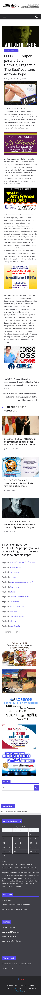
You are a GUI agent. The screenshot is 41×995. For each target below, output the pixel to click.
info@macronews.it (9, 936)
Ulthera (13, 621)
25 (9, 851)
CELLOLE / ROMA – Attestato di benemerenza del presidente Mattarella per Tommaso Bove (20, 441)
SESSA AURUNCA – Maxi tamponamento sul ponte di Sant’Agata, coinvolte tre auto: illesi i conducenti (20, 397)
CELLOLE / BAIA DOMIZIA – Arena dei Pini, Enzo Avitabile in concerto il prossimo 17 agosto (19, 524)
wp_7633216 (22, 79)
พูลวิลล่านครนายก (17, 606)
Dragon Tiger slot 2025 (19, 596)
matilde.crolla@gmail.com (11, 941)
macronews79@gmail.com (11, 932)
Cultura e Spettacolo (11, 51)
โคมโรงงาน (14, 587)
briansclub (14, 601)
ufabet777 (14, 592)
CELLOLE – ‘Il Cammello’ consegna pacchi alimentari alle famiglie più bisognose (20, 483)
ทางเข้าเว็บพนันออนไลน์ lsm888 (22, 562)
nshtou (13, 577)
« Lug (4, 862)
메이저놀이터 (15, 572)
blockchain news (17, 616)
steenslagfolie (15, 567)
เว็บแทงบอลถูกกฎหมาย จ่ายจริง (22, 582)
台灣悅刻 (13, 611)
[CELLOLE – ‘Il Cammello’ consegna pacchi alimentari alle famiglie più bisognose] (20, 458)
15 (31, 843)
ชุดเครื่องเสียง (15, 626)
